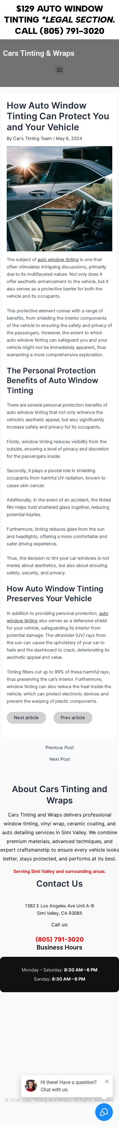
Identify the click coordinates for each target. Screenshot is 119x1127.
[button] (60, 70)
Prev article (73, 717)
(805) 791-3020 (72, 31)
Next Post (59, 759)
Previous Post (59, 747)
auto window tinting (58, 259)
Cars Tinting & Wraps (38, 53)
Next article (26, 717)
